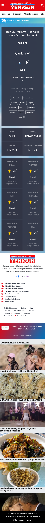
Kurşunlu (31, 107)
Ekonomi (7, 313)
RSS (6, 328)
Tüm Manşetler (10, 296)
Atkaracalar (15, 98)
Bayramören (28, 98)
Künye (32, 308)
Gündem (17, 14)
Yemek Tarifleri (22, 316)
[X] (22, 276)
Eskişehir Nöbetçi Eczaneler (15, 283)
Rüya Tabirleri (9, 316)
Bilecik (31, 311)
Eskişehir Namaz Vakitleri (14, 289)
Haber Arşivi (9, 302)
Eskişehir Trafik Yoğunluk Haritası (17, 291)
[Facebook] (18, 276)
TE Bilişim (28, 335)
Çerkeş (14, 103)
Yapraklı (22, 117)
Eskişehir (6, 14)
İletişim (23, 308)
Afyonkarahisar (31, 14)
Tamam (29, 520)
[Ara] (42, 5)
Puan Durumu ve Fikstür (13, 294)
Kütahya (27, 313)
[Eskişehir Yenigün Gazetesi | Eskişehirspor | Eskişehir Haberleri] (22, 5)
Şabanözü (30, 112)
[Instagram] (27, 276)
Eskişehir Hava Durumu (13, 286)
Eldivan (23, 103)
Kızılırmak (12, 107)
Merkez (13, 112)
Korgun (22, 107)
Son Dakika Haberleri (12, 299)
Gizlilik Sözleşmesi (10, 308)
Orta (21, 112)
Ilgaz (31, 103)
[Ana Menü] (3, 5)
